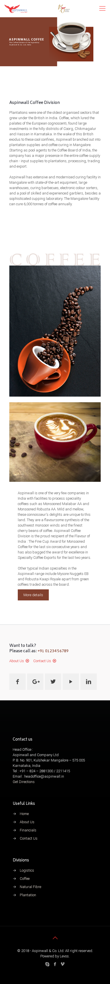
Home (24, 814)
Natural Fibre (30, 887)
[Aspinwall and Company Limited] (37, 8)
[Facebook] (55, 964)
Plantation (28, 895)
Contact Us (42, 661)
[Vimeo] (63, 964)
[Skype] (47, 964)
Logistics (27, 870)
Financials (28, 830)
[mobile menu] (102, 8)
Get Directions (24, 782)
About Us (16, 661)
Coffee (25, 878)
